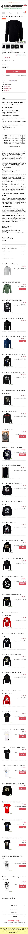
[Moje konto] (17, 13)
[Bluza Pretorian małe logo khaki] (8, 288)
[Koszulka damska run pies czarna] (8, 826)
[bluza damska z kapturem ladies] (8, 679)
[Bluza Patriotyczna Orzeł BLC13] (8, 472)
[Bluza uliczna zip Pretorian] (8, 270)
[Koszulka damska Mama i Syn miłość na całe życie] (8, 886)
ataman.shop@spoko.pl (19, 924)
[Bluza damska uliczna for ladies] (8, 601)
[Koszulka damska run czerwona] (8, 808)
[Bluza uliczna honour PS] (8, 418)
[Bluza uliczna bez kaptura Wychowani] (8, 790)
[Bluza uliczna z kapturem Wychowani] (8, 547)
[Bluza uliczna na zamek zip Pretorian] (8, 325)
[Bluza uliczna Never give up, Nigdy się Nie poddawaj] (8, 400)
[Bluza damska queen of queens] (8, 661)
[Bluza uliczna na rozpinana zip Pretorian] (8, 343)
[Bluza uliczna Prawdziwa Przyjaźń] (8, 490)
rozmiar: (4, 64)
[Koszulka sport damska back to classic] (8, 754)
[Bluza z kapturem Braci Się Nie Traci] (8, 583)
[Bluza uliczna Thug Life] (8, 529)
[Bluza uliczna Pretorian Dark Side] (8, 307)
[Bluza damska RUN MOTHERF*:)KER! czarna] (8, 643)
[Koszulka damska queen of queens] (8, 844)
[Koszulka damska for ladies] (8, 718)
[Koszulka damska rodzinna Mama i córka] (8, 865)
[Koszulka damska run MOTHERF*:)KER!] (8, 772)
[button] (3, 13)
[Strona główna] (14, 6)
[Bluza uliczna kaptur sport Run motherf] (8, 361)
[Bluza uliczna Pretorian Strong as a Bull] (8, 379)
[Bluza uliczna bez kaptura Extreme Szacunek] (8, 511)
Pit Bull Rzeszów (20, 232)
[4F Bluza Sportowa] (8, 436)
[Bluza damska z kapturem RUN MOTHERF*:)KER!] (8, 700)
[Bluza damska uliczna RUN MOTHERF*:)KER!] (8, 622)
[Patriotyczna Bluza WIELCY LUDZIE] (8, 454)
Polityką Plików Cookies (9, 929)
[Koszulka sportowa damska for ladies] (8, 736)
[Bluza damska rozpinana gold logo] (8, 565)
